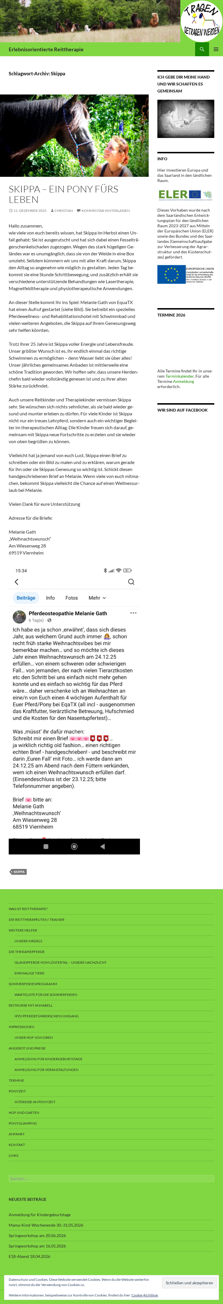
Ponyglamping (23, 1123)
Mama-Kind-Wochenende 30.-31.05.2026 (46, 1225)
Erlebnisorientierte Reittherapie (46, 49)
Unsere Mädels (28, 941)
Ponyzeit (17, 1091)
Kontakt (17, 1145)
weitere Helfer (23, 930)
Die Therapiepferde (27, 952)
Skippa (19, 872)
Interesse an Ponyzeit (35, 1102)
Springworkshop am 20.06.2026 (37, 1235)
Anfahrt (17, 1134)
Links (13, 1155)
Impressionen (21, 1027)
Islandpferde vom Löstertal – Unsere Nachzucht (61, 962)
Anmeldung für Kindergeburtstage (48, 1059)
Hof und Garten (24, 1112)
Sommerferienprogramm (33, 984)
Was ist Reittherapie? (28, 909)
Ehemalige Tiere (29, 973)
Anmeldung (183, 381)
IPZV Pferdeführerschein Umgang (47, 1016)
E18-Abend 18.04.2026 (29, 1256)
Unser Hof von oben (34, 1037)
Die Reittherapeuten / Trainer (36, 919)
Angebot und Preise (27, 1048)
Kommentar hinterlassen (106, 210)
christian (64, 210)
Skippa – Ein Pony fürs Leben (63, 194)
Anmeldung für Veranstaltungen (46, 1069)
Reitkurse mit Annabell (31, 1005)
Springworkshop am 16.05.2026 (37, 1245)
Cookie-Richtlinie (145, 1295)
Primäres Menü (216, 49)
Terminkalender (180, 376)
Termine (16, 1080)
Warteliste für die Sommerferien (46, 994)
